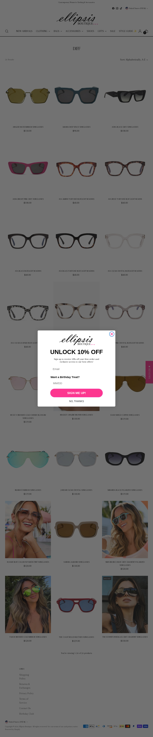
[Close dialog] (111, 334)
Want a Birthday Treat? (65, 377)
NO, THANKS (76, 401)
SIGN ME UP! (76, 393)
